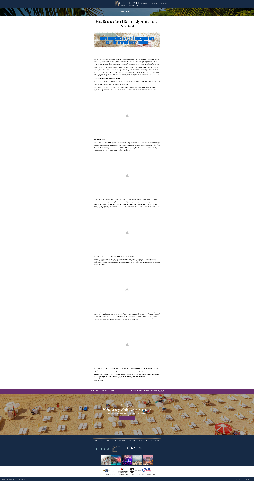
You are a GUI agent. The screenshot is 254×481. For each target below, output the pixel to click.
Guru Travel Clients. (128, 61)
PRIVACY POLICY (21, 479)
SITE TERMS (14, 479)
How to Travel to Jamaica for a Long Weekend (103, 390)
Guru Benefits (127, 11)
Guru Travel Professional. (128, 256)
